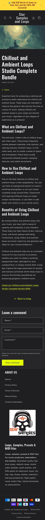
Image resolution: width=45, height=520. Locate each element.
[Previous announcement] (4, 5)
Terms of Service (12, 391)
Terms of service (30, 513)
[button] (5, 18)
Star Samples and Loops (19, 509)
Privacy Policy (11, 385)
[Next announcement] (40, 5)
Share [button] (6, 90)
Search (8, 379)
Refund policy (35, 509)
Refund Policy (11, 396)
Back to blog (24, 298)
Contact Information (13, 402)
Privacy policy (17, 513)
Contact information (24, 517)
